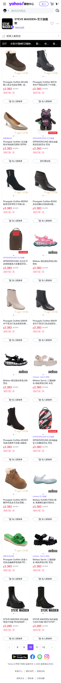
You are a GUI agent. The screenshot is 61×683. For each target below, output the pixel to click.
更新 (51, 663)
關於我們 (30, 671)
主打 (4, 43)
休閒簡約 (47, 43)
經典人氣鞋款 (14, 36)
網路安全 (20, 678)
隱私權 (30, 678)
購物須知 (41, 671)
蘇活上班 (39, 43)
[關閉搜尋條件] (8, 10)
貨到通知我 (45, 160)
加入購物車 (17, 101)
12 (43, 647)
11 (37, 647)
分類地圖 (41, 678)
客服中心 (19, 671)
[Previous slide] (4, 61)
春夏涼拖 (56, 43)
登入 (44, 3)
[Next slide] (27, 61)
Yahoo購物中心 (21, 4)
